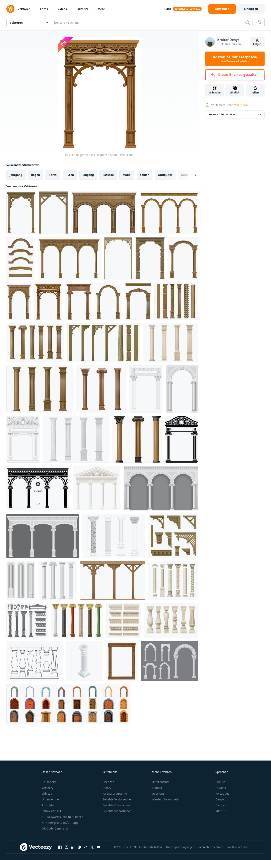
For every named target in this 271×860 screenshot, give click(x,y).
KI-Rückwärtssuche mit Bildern (62, 817)
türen (70, 175)
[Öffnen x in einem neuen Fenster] (92, 847)
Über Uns (158, 793)
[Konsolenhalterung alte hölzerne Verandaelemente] (173, 536)
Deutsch (220, 799)
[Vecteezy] (10, 9)
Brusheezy (49, 782)
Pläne (167, 9)
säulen (144, 175)
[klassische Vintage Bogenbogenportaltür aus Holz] (138, 301)
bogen (35, 175)
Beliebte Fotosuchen (116, 805)
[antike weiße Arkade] (161, 488)
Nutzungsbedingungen (180, 847)
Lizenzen (108, 782)
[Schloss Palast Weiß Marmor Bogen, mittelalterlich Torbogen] (169, 661)
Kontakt (157, 788)
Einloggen (251, 9)
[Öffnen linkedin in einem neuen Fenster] (72, 847)
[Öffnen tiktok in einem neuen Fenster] (85, 847)
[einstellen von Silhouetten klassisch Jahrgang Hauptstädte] (27, 620)
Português (222, 793)
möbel (127, 175)
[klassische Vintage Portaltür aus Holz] (78, 301)
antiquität (165, 175)
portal (53, 175)
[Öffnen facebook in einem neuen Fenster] (60, 847)
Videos (62, 9)
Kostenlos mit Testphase (235, 59)
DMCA (107, 788)
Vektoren (24, 9)
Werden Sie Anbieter (166, 799)
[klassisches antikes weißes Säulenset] (20, 580)
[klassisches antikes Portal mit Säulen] (181, 439)
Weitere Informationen (222, 114)
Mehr (101, 9)
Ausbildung (49, 805)
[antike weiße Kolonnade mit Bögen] (42, 536)
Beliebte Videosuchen (117, 811)
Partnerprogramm (115, 793)
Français (221, 805)
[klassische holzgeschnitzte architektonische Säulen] (39, 389)
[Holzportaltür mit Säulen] (108, 301)
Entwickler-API (51, 811)
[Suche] (247, 22)
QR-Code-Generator (55, 828)
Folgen (257, 44)
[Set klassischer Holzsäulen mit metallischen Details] (137, 439)
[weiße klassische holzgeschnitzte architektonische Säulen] (76, 439)
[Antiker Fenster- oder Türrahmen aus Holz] (122, 661)
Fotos (44, 9)
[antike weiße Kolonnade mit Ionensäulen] (96, 488)
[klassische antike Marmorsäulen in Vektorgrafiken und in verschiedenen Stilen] (173, 580)
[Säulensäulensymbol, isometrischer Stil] (84, 661)
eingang (88, 175)
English (220, 782)
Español (220, 788)
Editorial (82, 9)
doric (184, 175)
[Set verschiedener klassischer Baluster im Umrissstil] (34, 661)
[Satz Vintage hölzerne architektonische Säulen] (112, 580)
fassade (108, 175)
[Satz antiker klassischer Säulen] (58, 580)
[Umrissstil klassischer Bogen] (145, 389)
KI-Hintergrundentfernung (60, 823)
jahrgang (16, 175)
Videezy (47, 793)
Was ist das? (241, 105)
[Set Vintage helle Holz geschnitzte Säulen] (170, 342)
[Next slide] (192, 175)
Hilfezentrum (161, 782)
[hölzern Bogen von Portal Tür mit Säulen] (21, 212)
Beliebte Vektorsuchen (118, 799)
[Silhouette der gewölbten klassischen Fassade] (37, 488)
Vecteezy (47, 788)
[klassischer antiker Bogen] (182, 389)
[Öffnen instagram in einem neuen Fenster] (66, 847)
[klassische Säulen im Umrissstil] (113, 536)
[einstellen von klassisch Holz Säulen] (176, 301)
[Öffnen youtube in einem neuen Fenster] (98, 847)
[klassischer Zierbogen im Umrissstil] (23, 439)
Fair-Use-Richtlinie (237, 847)
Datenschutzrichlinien (210, 847)
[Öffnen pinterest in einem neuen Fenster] (79, 847)
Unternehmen (51, 799)
